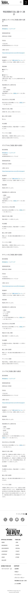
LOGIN (17, 545)
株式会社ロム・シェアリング (8, 28)
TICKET (17, 551)
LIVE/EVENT (4, 551)
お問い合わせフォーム (17, 60)
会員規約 (17, 568)
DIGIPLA (18, 554)
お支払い (15, 93)
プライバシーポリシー (20, 577)
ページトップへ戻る (20, 514)
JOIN (17, 542)
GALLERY (4, 560)
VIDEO (3, 557)
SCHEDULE (4, 554)
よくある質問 (18, 583)
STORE (17, 557)
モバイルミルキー (6, 568)
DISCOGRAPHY (5, 548)
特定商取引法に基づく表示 (21, 580)
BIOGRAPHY (4, 545)
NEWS (3, 542)
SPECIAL (18, 548)
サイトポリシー (18, 574)
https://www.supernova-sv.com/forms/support (13, 53)
